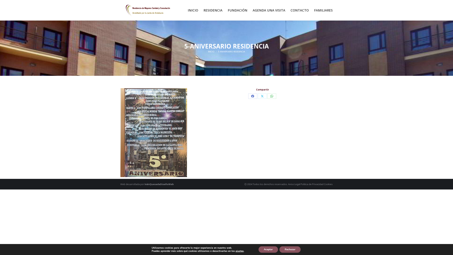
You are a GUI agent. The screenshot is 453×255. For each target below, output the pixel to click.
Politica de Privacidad (312, 184)
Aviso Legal (294, 184)
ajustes (240, 251)
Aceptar (268, 249)
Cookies (328, 184)
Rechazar (290, 249)
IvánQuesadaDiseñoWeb (159, 184)
